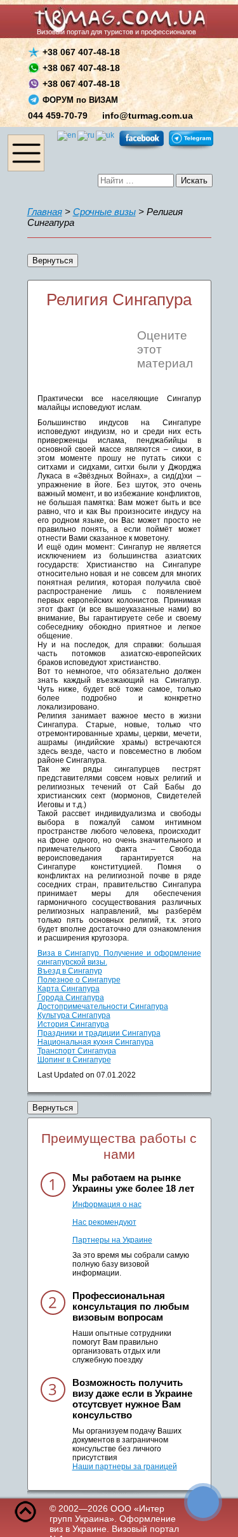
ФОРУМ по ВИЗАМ (80, 100)
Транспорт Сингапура (76, 1050)
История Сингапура (73, 1024)
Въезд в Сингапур (69, 970)
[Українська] (106, 135)
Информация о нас (107, 1204)
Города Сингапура (70, 997)
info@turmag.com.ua (147, 115)
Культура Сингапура (73, 1015)
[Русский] (86, 135)
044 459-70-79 (58, 115)
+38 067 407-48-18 (81, 52)
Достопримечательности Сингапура (102, 1006)
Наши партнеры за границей (124, 1466)
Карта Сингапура (68, 988)
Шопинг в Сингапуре (74, 1059)
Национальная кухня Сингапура (95, 1042)
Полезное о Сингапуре (79, 979)
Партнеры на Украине (112, 1240)
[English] (67, 135)
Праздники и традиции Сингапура (99, 1033)
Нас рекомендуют (104, 1222)
